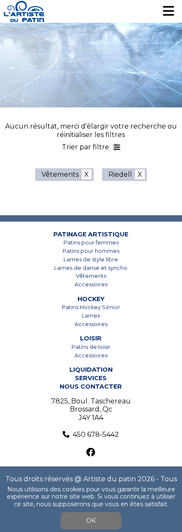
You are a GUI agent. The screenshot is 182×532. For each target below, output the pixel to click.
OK (91, 520)
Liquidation (91, 369)
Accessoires (91, 284)
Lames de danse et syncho (90, 268)
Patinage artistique (90, 234)
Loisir (91, 338)
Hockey (91, 299)
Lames (91, 316)
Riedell (120, 174)
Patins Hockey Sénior (91, 307)
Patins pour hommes (91, 251)
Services (91, 378)
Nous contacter (91, 386)
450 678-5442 (96, 435)
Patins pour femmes (91, 242)
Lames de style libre (90, 259)
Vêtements (60, 174)
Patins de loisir (91, 347)
